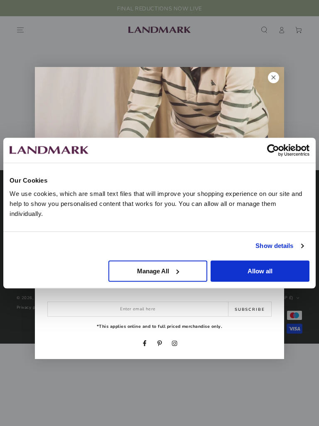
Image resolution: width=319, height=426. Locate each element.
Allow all (260, 271)
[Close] (273, 77)
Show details (274, 245)
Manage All (153, 271)
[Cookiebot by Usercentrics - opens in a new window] (273, 150)
